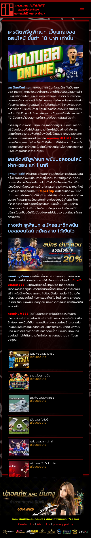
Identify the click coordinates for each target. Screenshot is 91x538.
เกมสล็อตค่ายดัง (40, 376)
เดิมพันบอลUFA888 (42, 398)
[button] (82, 9)
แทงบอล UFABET (59, 138)
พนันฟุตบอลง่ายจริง (42, 354)
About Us (43, 524)
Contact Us (26, 524)
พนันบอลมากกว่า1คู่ (41, 442)
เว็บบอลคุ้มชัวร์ (39, 420)
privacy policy (63, 524)
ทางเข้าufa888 (18, 314)
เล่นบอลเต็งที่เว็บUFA (43, 463)
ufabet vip (46, 191)
